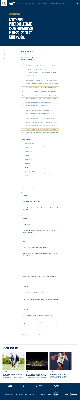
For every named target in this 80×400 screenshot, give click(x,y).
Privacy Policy (24, 394)
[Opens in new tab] (10, 386)
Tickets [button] (26, 3)
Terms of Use (31, 394)
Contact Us (17, 394)
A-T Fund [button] (44, 3)
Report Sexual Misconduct (46, 394)
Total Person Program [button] (54, 3)
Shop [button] (39, 3)
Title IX (37, 394)
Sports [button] (20, 3)
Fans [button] (33, 3)
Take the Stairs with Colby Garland (59, 374)
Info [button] (64, 3)
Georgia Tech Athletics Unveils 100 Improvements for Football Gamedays (36, 375)
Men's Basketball (53, 371)
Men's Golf (4, 371)
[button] (77, 3)
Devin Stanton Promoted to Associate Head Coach (12, 375)
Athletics (27, 371)
